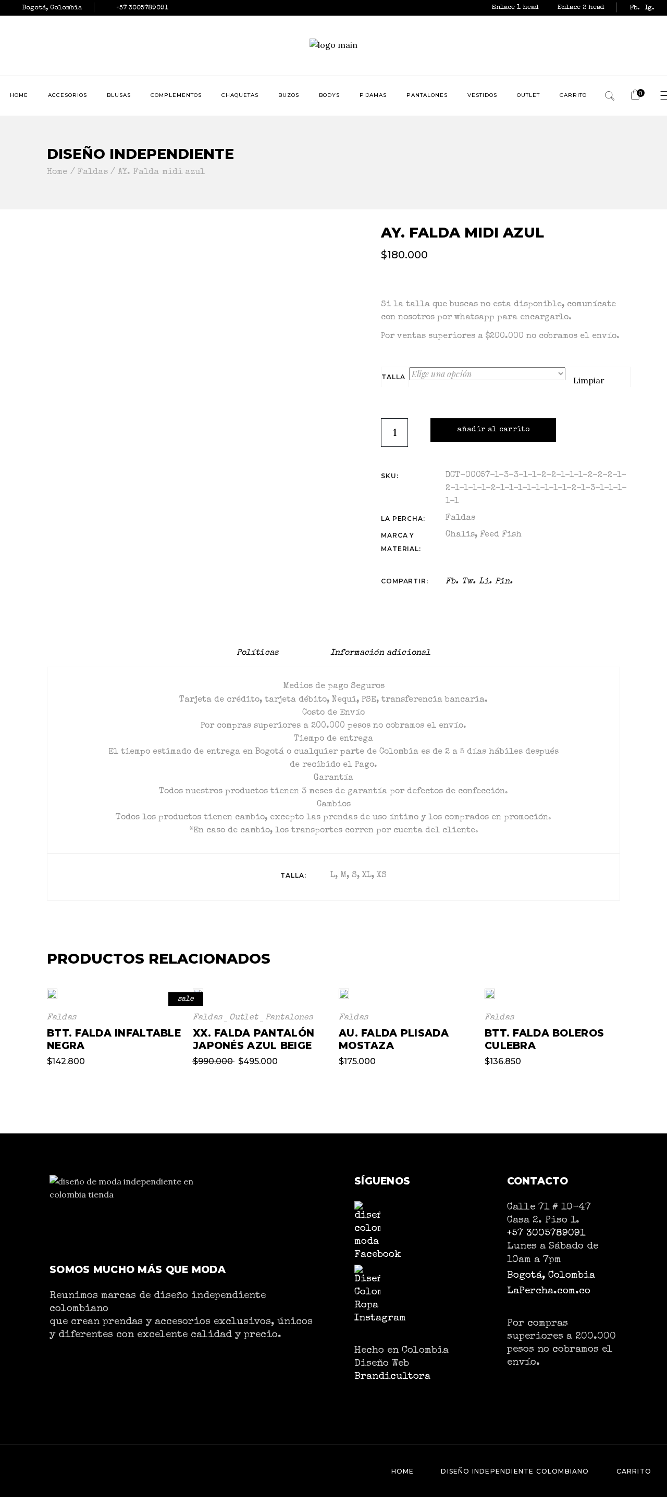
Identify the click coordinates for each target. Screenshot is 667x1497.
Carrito (633, 1471)
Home (402, 1471)
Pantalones (289, 1018)
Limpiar (588, 380)
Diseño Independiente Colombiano (515, 1471)
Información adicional (380, 653)
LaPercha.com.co (548, 1291)
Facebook (377, 1255)
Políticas (257, 653)
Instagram (380, 1318)
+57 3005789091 (546, 1233)
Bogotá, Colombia (551, 1275)
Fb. (634, 8)
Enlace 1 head (516, 7)
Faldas (460, 518)
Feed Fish (501, 535)
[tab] (257, 653)
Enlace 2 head (581, 7)
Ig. (649, 8)
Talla (393, 377)
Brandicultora (392, 1376)
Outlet (243, 1018)
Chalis (460, 535)
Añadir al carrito (493, 429)
